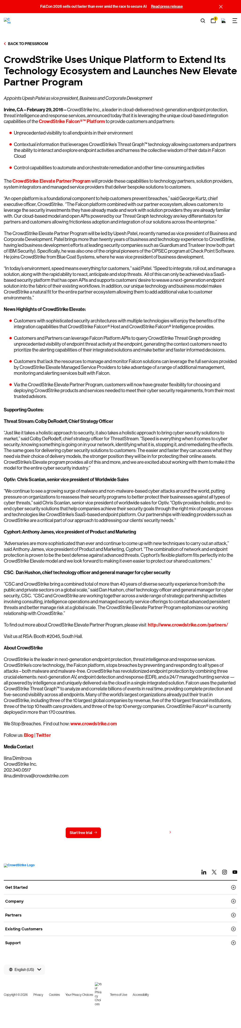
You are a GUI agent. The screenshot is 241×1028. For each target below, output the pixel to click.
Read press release (167, 6)
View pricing (156, 832)
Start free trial (81, 833)
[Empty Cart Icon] (223, 20)
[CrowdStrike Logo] (7, 20)
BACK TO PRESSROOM (27, 44)
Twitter (43, 735)
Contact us (119, 833)
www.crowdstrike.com (93, 724)
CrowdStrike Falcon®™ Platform (72, 121)
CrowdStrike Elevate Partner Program (51, 181)
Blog (29, 735)
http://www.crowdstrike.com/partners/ (188, 625)
